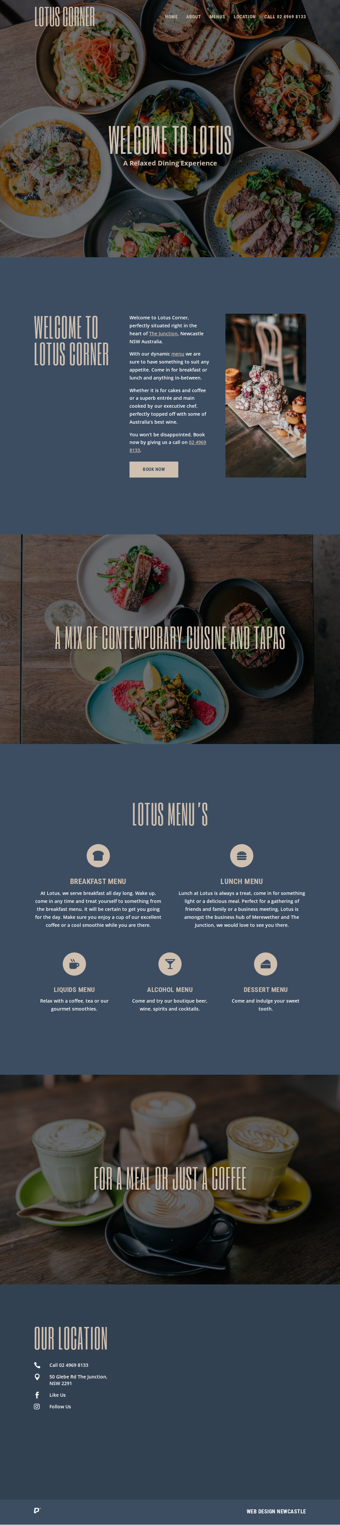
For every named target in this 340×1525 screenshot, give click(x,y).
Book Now (154, 469)
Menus (217, 16)
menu (177, 354)
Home (171, 16)
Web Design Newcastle (276, 1511)
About (193, 16)
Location (245, 16)
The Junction (163, 333)
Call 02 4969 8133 (285, 16)
